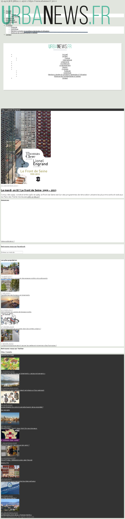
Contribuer (14, 29)
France (13, 14)
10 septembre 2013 (9, 185)
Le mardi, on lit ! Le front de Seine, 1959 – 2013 (28, 190)
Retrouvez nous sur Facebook (13, 246)
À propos (9, 25)
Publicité (14, 27)
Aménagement (11, 22)
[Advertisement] (62, 100)
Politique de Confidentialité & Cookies (24, 33)
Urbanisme (10, 18)
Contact (8, 35)
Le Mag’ (8, 13)
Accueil (8, 11)
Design (8, 24)
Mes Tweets (6, 352)
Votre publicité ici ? (8, 241)
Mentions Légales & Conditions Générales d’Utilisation (30, 31)
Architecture (10, 20)
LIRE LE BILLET (33, 197)
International (15, 16)
